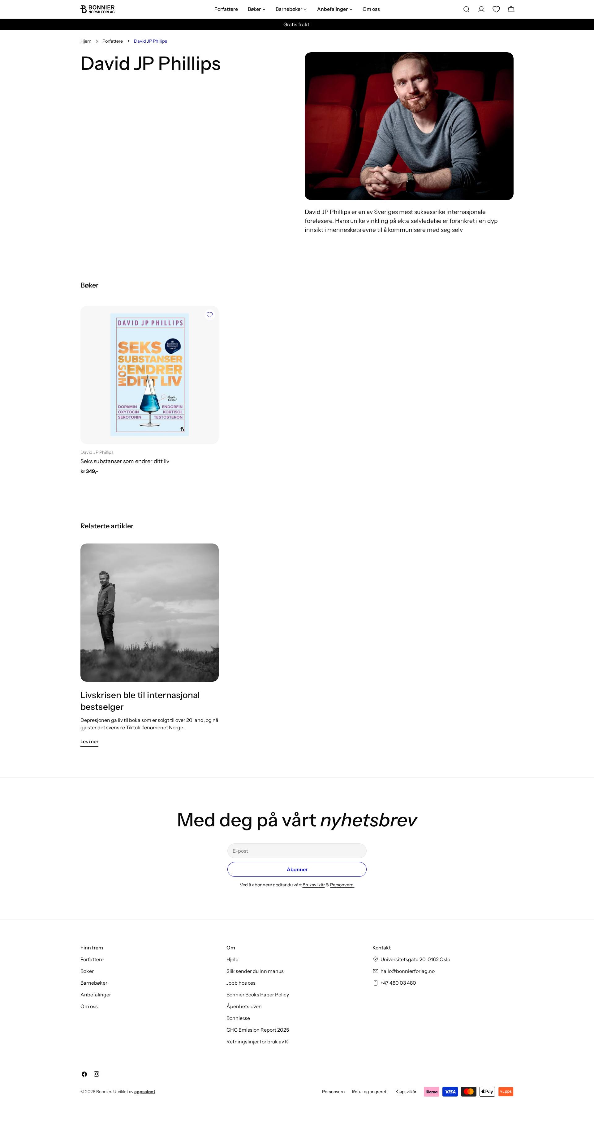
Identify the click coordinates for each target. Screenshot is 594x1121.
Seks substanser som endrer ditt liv (124, 461)
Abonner (297, 869)
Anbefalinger (95, 994)
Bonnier (103, 1091)
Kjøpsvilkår (405, 1091)
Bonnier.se (238, 1018)
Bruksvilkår (314, 885)
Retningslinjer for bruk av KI (258, 1041)
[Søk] (466, 9)
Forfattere (112, 41)
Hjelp (232, 959)
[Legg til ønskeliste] (209, 314)
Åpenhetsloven (244, 1006)
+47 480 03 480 (398, 983)
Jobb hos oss (241, 983)
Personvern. (342, 885)
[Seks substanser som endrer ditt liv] (149, 375)
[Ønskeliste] (496, 9)
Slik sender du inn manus (255, 971)
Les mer (89, 741)
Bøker (87, 971)
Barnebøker (93, 983)
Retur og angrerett (370, 1091)
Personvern (333, 1091)
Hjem (85, 41)
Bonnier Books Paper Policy (257, 994)
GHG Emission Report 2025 (257, 1030)
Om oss (89, 1006)
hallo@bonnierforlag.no (408, 971)
